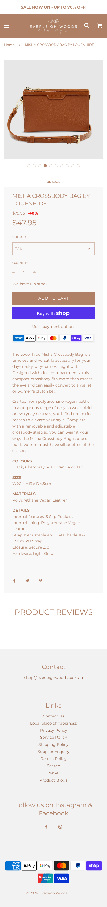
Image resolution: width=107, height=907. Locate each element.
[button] (28, 165)
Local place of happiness (53, 723)
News (53, 773)
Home (9, 45)
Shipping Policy (53, 744)
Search (53, 765)
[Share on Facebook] (14, 580)
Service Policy (53, 737)
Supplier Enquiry (53, 751)
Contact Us (53, 716)
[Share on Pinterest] (41, 580)
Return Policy (54, 758)
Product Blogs (53, 780)
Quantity (20, 263)
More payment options (53, 326)
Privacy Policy (53, 730)
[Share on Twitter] (27, 580)
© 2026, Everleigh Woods (46, 893)
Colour (19, 237)
